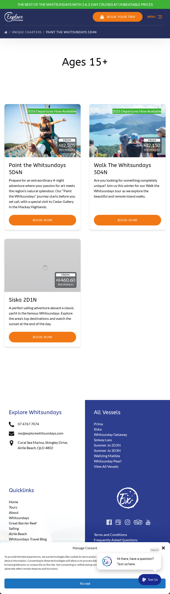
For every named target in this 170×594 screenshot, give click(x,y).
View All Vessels (106, 466)
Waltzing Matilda (107, 456)
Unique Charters (27, 32)
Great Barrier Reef (23, 523)
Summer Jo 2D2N (107, 445)
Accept (85, 583)
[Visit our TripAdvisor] (138, 522)
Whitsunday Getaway (110, 434)
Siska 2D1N (23, 300)
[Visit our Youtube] (148, 522)
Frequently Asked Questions (115, 540)
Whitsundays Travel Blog (28, 539)
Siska (98, 429)
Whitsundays (19, 518)
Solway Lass (103, 440)
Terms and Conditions (110, 534)
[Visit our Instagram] (127, 522)
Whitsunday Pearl (107, 461)
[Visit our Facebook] (109, 522)
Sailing (14, 528)
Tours (13, 507)
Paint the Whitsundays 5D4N (72, 32)
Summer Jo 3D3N (107, 450)
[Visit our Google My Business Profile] (118, 522)
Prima (98, 424)
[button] (163, 548)
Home (13, 502)
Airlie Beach (18, 534)
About (14, 512)
